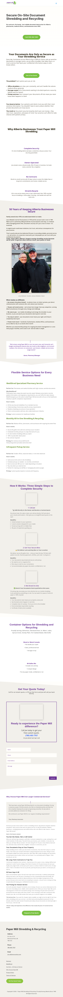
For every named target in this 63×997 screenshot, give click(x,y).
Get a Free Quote (31, 75)
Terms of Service (11, 975)
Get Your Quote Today (15, 981)
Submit (52, 778)
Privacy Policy (10, 972)
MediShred (9, 964)
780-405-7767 (11, 947)
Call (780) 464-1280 (31, 37)
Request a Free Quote (31, 913)
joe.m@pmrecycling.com (14, 954)
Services (8, 961)
